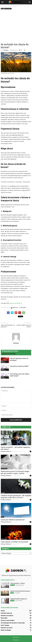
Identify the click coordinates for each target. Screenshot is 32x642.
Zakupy (12, 600)
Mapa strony (16, 637)
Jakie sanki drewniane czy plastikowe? (8, 326)
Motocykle (4, 618)
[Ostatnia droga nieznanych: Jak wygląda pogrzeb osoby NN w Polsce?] (16, 486)
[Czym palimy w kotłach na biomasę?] (16, 532)
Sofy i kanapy (5, 625)
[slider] (6, 307)
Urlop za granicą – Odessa (17, 583)
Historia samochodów (7, 620)
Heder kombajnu (8, 8)
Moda (12, 592)
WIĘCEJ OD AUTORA (9, 354)
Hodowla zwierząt (6, 613)
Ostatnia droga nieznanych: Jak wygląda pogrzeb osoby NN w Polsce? (16, 496)
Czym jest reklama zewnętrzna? (13, 520)
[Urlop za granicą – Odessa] (5, 585)
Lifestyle (3, 492)
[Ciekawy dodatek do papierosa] (5, 601)
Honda (3, 610)
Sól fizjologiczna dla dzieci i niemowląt (13, 623)
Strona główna (4, 6)
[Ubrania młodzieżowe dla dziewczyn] (5, 593)
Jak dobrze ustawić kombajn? (19, 366)
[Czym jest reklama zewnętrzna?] (16, 510)
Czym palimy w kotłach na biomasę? (14, 542)
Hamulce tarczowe (6, 627)
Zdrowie (3, 444)
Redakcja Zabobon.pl (6, 451)
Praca (2, 517)
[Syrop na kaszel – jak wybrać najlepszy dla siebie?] (16, 438)
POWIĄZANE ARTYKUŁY (10, 351)
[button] (29, 2)
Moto (2, 8)
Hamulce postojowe (7, 615)
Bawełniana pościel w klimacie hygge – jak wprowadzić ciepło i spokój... (16, 472)
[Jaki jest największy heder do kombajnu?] (5, 360)
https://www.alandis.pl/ (16, 303)
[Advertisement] (16, 26)
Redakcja (6, 50)
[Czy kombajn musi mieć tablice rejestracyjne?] (5, 376)
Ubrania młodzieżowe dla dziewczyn (20, 591)
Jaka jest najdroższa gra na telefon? (23, 326)
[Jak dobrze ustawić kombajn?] (5, 368)
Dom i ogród (4, 468)
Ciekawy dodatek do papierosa (18, 598)
